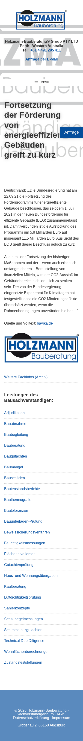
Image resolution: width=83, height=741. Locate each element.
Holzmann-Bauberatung (41, 19)
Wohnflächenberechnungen (27, 652)
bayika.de (45, 323)
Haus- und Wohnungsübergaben (31, 576)
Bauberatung (14, 445)
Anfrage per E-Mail (41, 59)
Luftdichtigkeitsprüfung (22, 597)
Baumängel (13, 467)
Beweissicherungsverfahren (27, 532)
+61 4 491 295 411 (45, 50)
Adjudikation (14, 413)
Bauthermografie (17, 500)
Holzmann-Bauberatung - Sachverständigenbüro (43, 712)
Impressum (61, 718)
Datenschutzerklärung (31, 718)
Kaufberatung (15, 586)
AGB (60, 714)
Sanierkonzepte (17, 608)
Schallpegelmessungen (23, 619)
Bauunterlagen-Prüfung (23, 521)
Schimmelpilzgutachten (23, 630)
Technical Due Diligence (24, 641)
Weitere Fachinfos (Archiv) (25, 377)
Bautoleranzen (16, 510)
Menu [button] (45, 82)
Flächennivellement (20, 554)
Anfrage (71, 132)
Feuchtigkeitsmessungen (24, 543)
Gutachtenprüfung (18, 565)
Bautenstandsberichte (22, 489)
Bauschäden (14, 478)
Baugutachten (15, 456)
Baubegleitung (16, 435)
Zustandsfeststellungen (23, 662)
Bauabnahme (15, 424)
